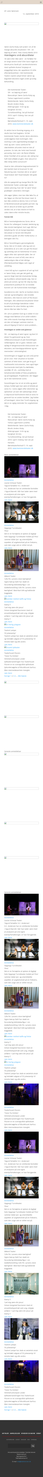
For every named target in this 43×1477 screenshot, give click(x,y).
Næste (23, 676)
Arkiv (28, 1439)
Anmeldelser (15, 1433)
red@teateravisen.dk (24, 1461)
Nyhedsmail (34, 1439)
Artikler (5, 1433)
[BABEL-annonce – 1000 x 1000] (21, 683)
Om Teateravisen (10, 1439)
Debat (38, 1433)
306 (19, 676)
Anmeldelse (9, 480)
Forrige (7, 676)
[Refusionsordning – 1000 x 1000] (21, 717)
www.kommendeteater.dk (23, 124)
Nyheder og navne (28, 1433)
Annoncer (23, 1439)
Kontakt (18, 1439)
